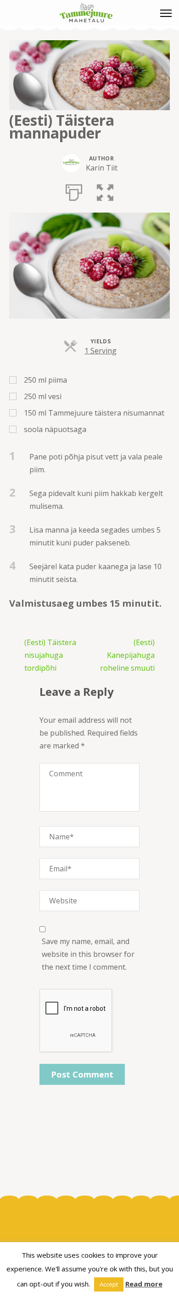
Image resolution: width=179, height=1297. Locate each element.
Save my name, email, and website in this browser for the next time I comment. (88, 954)
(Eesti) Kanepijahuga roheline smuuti (127, 655)
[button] (105, 190)
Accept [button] (109, 1284)
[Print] (74, 190)
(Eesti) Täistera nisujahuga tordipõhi (50, 655)
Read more (143, 1283)
